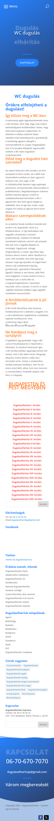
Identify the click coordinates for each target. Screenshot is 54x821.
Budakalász (11, 629)
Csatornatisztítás (14, 665)
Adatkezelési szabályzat (16, 574)
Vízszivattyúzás (28, 693)
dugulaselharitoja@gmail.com (25, 520)
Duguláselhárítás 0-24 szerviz (19, 598)
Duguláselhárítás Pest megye (19, 685)
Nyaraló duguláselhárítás (17, 586)
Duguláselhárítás (31, 665)
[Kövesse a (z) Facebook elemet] (40, 817)
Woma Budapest (13, 697)
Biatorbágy (10, 621)
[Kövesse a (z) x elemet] (46, 817)
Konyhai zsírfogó (13, 590)
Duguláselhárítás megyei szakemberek (23, 681)
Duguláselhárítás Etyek (16, 571)
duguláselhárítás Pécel (16, 689)
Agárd (8, 617)
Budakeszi (10, 632)
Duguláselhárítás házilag (17, 677)
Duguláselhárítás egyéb (16, 673)
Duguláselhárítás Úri (15, 578)
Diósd (8, 636)
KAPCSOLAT (27, 62)
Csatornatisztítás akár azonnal (20, 594)
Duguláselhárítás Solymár (17, 605)
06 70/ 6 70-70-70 (18, 517)
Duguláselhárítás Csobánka (18, 652)
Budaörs (9, 625)
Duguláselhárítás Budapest (18, 669)
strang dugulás (13, 693)
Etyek (8, 644)
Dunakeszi (10, 640)
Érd (7, 648)
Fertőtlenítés (11, 582)
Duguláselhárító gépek (37, 689)
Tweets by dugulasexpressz (18, 559)
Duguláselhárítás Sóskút (17, 602)
